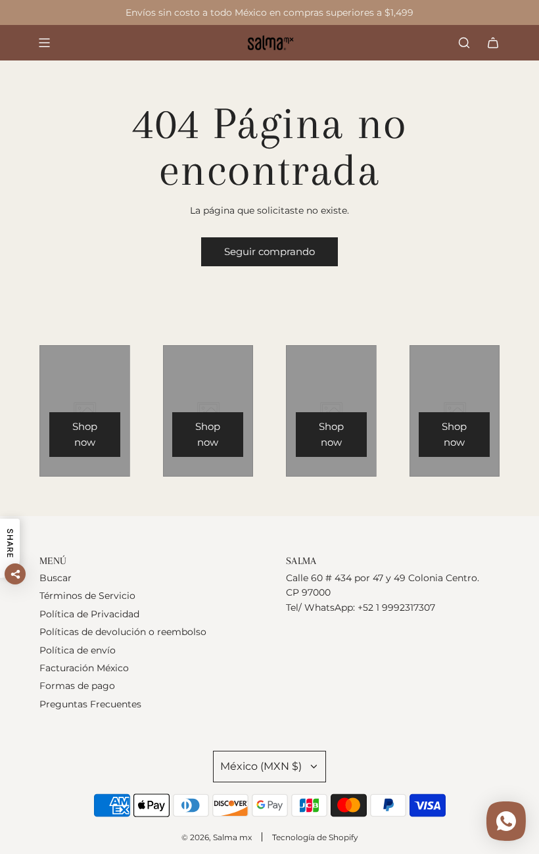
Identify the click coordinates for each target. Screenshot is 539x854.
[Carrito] (493, 42)
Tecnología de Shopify (315, 837)
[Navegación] (44, 42)
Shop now (84, 434)
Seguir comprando (269, 251)
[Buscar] (464, 42)
